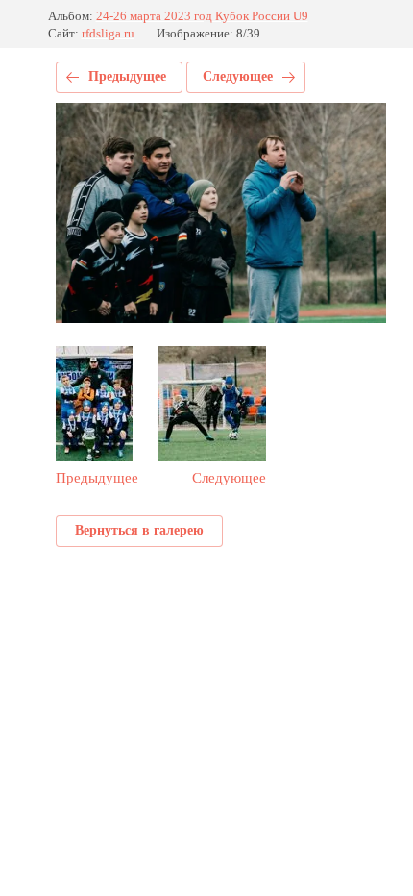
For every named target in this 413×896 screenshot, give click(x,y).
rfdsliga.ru (108, 33)
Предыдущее (127, 76)
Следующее (238, 76)
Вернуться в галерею (139, 530)
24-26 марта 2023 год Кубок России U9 (202, 16)
